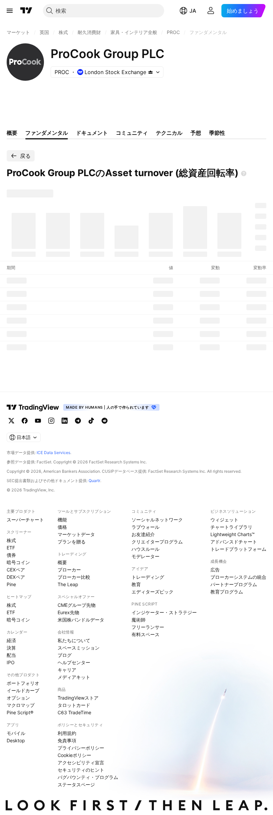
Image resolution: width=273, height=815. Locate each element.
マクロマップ (21, 705)
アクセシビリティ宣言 (81, 762)
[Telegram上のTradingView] (78, 420)
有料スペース (145, 634)
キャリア (67, 670)
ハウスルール (145, 549)
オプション (18, 698)
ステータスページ (76, 784)
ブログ (65, 655)
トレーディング (148, 577)
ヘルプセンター (74, 662)
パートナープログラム (233, 584)
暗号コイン (18, 562)
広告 (215, 569)
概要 (62, 562)
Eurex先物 (68, 612)
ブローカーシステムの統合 (238, 577)
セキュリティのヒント (81, 770)
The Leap (68, 584)
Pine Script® (20, 712)
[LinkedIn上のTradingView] (64, 420)
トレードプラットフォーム (238, 549)
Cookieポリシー (74, 755)
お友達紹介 (143, 534)
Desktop (16, 740)
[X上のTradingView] (11, 420)
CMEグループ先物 (77, 605)
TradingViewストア (78, 698)
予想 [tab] (195, 132)
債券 (11, 555)
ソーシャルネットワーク (157, 519)
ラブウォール (145, 527)
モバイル (16, 733)
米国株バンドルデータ (81, 620)
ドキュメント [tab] (92, 132)
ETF (11, 547)
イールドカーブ (23, 690)
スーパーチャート (25, 519)
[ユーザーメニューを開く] (210, 10)
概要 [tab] (12, 132)
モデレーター (145, 556)
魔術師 (138, 620)
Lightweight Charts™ (232, 534)
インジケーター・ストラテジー (164, 612)
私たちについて (74, 640)
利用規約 (67, 733)
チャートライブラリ (231, 527)
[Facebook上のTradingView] (24, 420)
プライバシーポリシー (81, 748)
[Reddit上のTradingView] (104, 420)
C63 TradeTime (74, 712)
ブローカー (69, 569)
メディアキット (74, 677)
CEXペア (16, 569)
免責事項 (67, 740)
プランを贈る (72, 541)
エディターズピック (152, 591)
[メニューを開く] (9, 10)
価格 (62, 527)
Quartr (94, 480)
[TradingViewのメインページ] (26, 10)
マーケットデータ (76, 534)
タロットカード (74, 705)
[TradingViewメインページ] (33, 407)
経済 (11, 640)
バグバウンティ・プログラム (88, 777)
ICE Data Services (53, 452)
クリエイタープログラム (157, 541)
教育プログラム (226, 591)
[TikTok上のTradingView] (91, 420)
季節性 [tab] (217, 132)
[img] (150, 72)
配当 (11, 655)
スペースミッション (79, 648)
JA (192, 10)
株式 (11, 540)
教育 (136, 584)
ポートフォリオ (23, 683)
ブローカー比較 (74, 577)
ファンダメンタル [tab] (46, 132)
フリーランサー (148, 627)
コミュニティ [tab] (132, 132)
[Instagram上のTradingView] (51, 420)
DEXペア (16, 577)
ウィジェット (224, 519)
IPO (11, 662)
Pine (11, 584)
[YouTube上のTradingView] (38, 420)
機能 (62, 519)
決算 (11, 648)
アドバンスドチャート (233, 541)
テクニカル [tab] (169, 132)
